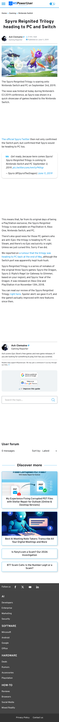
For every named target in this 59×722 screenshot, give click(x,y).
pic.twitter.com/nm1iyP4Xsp (27, 167)
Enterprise (7, 608)
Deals (4, 661)
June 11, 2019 (45, 173)
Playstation (7, 678)
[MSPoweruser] (21, 3)
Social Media (8, 702)
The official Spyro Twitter (16, 139)
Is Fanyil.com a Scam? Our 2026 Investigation (30, 553)
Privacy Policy (23, 717)
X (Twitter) (22, 587)
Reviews (6, 691)
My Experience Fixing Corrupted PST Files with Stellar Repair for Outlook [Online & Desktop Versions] (29, 502)
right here (15, 294)
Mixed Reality (8, 707)
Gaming (12, 13)
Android (5, 637)
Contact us (38, 717)
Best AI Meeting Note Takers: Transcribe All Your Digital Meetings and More (29, 540)
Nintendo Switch (25, 13)
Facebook (15, 587)
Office (5, 648)
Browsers (6, 696)
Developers (7, 602)
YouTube (30, 587)
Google (5, 643)
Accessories (8, 672)
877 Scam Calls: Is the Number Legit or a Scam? (29, 567)
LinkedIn (37, 587)
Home (4, 13)
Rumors (5, 667)
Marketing (7, 613)
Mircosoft (6, 632)
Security (6, 619)
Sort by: (36, 451)
